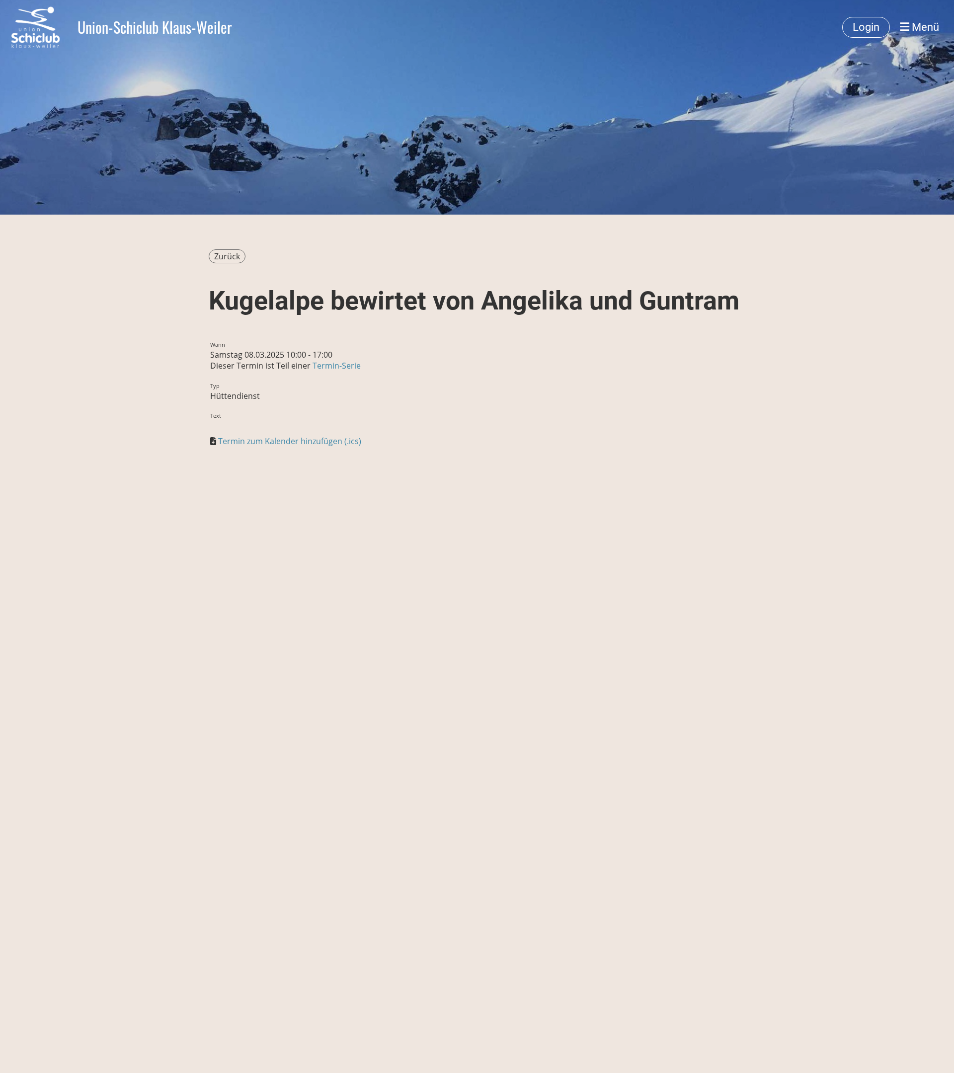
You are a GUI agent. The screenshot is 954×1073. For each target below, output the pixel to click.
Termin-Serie (337, 365)
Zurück (227, 256)
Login (866, 27)
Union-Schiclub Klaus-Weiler (155, 27)
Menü (924, 27)
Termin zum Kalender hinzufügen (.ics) (289, 441)
